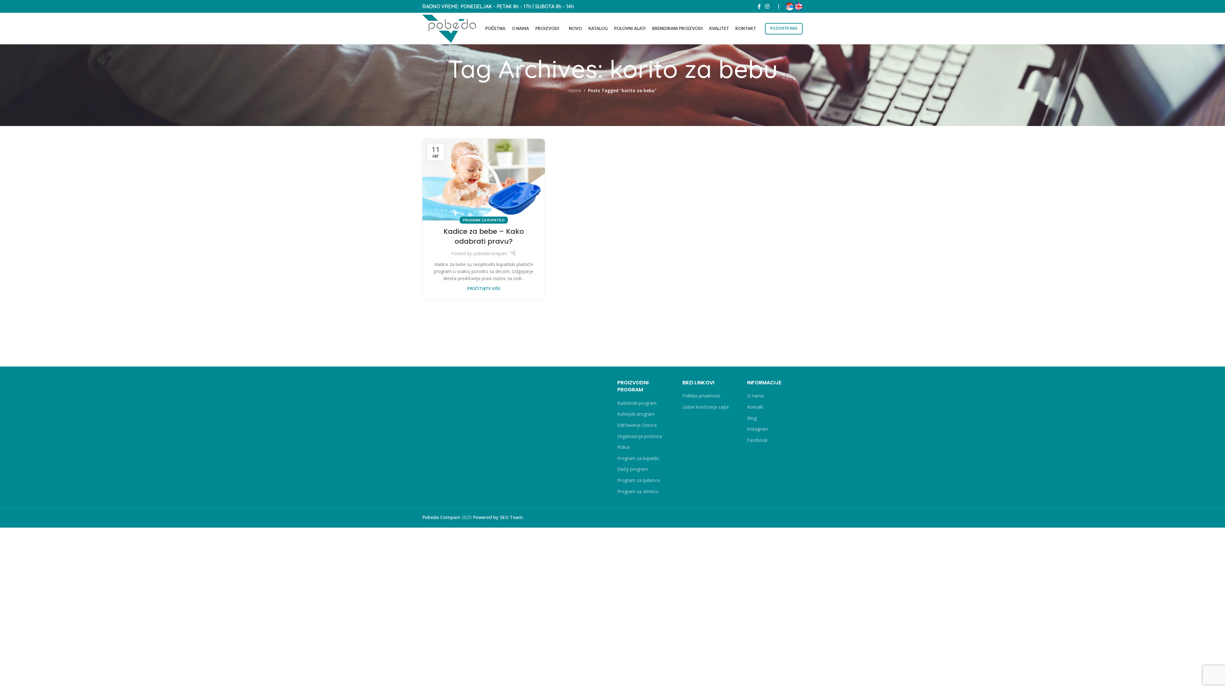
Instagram (757, 429)
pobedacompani (490, 253)
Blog (752, 418)
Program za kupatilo (484, 220)
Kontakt (755, 407)
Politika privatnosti (701, 396)
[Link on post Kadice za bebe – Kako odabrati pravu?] (483, 179)
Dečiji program (632, 469)
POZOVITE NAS (784, 28)
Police (623, 447)
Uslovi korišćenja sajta (705, 407)
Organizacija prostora (639, 436)
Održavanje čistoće (637, 425)
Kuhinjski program (636, 414)
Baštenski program (637, 403)
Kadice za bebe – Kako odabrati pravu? (483, 236)
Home (574, 90)
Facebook (757, 440)
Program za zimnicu (637, 491)
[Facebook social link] (759, 6)
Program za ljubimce (638, 480)
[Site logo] (449, 28)
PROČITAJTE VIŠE (484, 288)
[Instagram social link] (767, 6)
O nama (755, 396)
